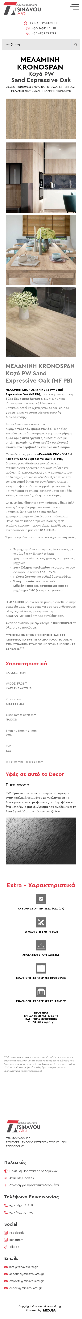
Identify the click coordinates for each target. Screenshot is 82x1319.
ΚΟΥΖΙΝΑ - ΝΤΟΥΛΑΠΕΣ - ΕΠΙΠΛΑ (54, 87)
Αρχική (10, 87)
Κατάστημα (24, 87)
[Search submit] (76, 44)
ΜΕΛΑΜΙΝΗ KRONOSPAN (25, 91)
